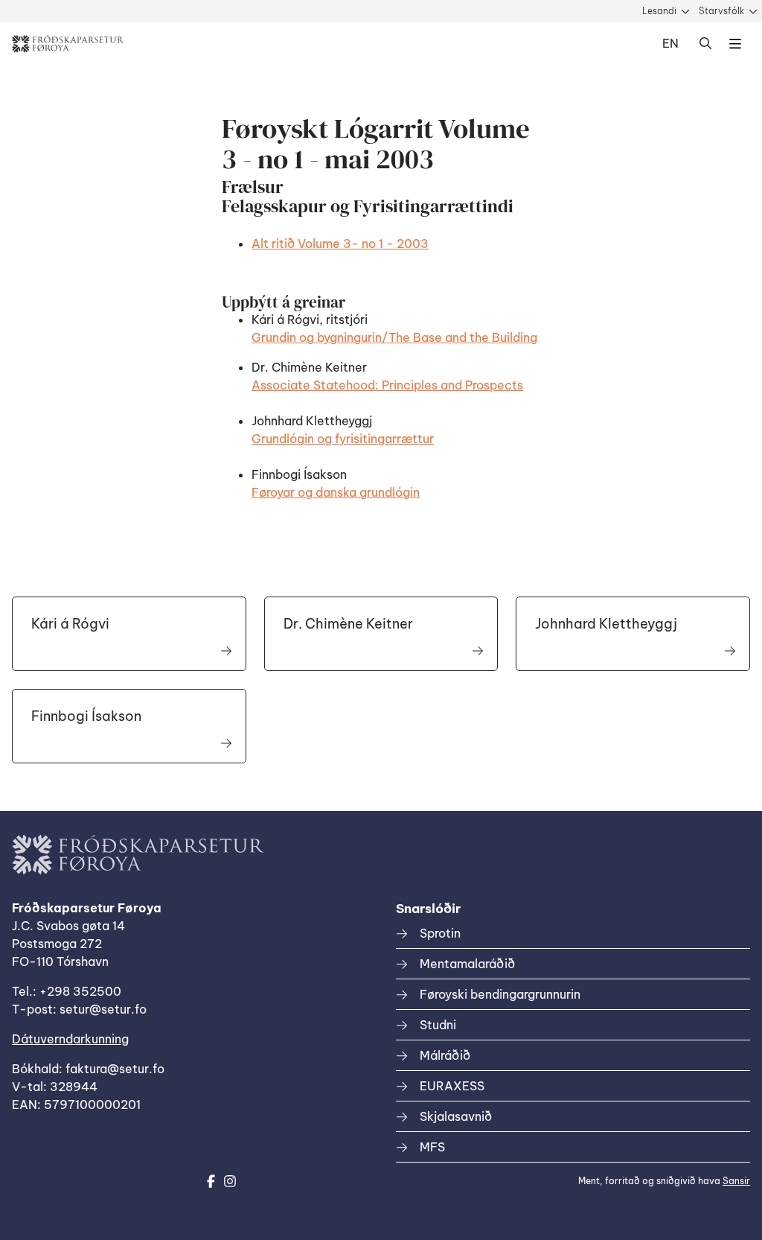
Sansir (736, 1180)
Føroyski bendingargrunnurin (500, 994)
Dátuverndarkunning (70, 1038)
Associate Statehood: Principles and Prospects (387, 385)
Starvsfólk (721, 10)
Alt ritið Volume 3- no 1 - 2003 (340, 243)
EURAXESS (452, 1085)
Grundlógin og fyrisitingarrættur (343, 438)
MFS (432, 1146)
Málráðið (445, 1055)
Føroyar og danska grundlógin (336, 492)
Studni (438, 1024)
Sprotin (440, 933)
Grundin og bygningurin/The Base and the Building (394, 337)
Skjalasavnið (456, 1116)
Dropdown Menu (735, 44)
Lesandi (659, 10)
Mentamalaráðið (467, 963)
